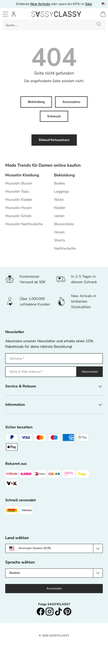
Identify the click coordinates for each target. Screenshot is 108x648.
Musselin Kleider (18, 199)
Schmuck (54, 116)
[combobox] (54, 25)
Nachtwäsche (65, 248)
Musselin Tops (17, 191)
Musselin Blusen (18, 183)
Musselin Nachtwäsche (24, 224)
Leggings (61, 191)
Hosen (59, 232)
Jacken (59, 215)
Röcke (59, 199)
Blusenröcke (64, 224)
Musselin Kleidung (22, 175)
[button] (103, 14)
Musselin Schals (18, 215)
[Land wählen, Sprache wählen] (103, 4)
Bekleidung (36, 102)
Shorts (59, 240)
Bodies (59, 183)
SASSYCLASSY (59, 636)
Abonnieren (90, 372)
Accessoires (71, 102)
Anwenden (54, 588)
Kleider (59, 207)
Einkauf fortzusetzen (54, 140)
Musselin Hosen (18, 207)
